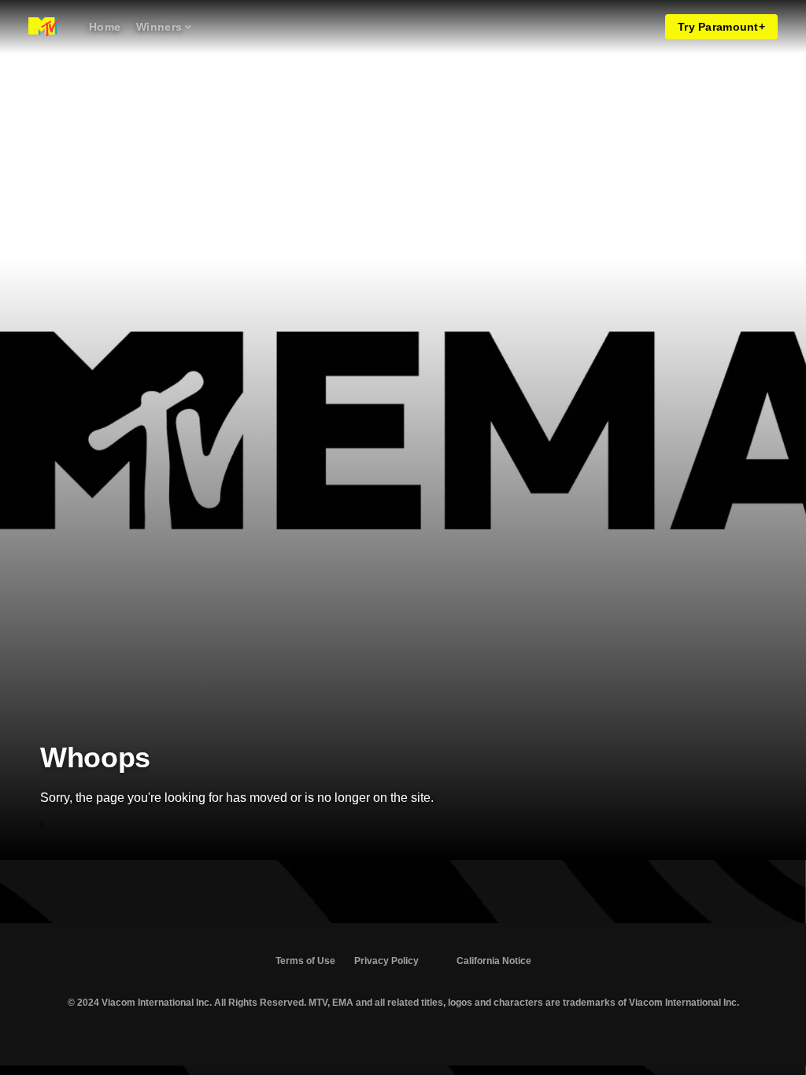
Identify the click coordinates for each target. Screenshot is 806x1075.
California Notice (494, 960)
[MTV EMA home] (43, 26)
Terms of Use (305, 960)
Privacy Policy (386, 960)
